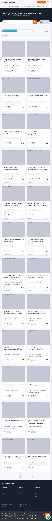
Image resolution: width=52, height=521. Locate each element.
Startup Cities (5, 506)
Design (33, 6)
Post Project (42, 2)
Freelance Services (22, 504)
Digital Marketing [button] (40, 37)
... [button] (19, 137)
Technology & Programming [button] (14, 37)
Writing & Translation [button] (25, 37)
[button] (48, 2)
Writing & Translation (26, 6)
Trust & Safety (21, 493)
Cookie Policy (33, 518)
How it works (21, 491)
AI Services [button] (5, 37)
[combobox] (16, 22)
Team (3, 493)
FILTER (10, 30)
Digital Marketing (40, 6)
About (3, 491)
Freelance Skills (22, 506)
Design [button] (33, 37)
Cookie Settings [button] (42, 515)
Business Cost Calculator (7, 504)
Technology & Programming (14, 6)
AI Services (4, 6)
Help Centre (21, 495)
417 (32, 476)
